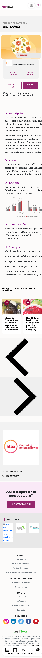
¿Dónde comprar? (30, 73)
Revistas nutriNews (21, 582)
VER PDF (31, 84)
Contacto (21, 610)
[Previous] (21, 357)
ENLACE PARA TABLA (15, 23)
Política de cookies (21, 568)
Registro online (21, 597)
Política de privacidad (21, 563)
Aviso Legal (21, 559)
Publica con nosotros (21, 605)
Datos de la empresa (13, 73)
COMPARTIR (12, 84)
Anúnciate (21, 601)
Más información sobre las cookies (21, 572)
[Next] (21, 396)
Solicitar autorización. (30, 645)
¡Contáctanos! (21, 504)
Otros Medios (21, 587)
